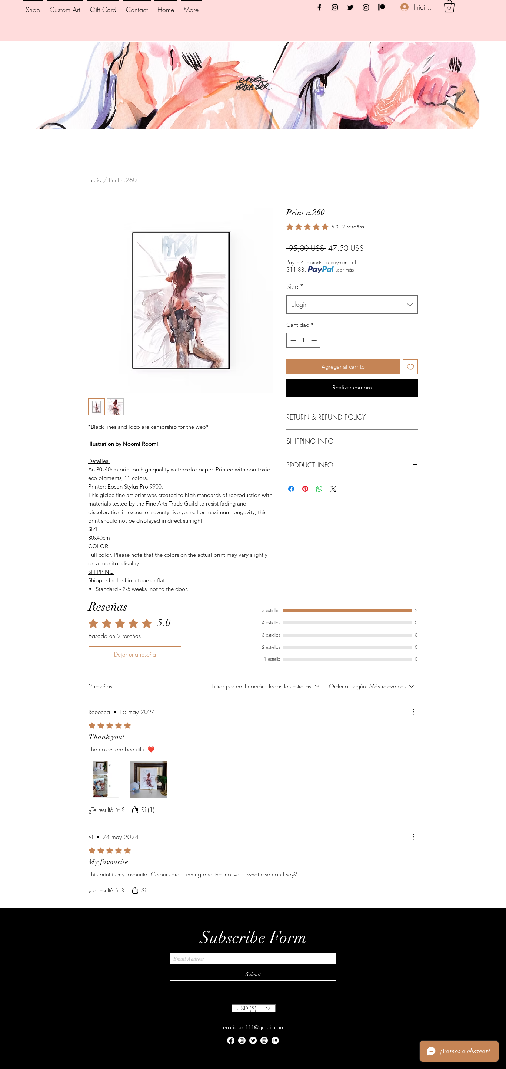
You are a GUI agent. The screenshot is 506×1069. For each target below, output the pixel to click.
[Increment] (315, 340)
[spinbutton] (303, 340)
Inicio (94, 180)
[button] (449, 6)
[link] (325, 226)
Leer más (344, 269)
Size (295, 286)
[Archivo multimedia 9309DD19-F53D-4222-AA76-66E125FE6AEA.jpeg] (148, 779)
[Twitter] (350, 7)
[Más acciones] (413, 711)
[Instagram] (335, 7)
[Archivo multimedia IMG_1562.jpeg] (107, 779)
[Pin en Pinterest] (305, 488)
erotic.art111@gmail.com (254, 1027)
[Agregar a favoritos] (410, 367)
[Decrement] (292, 340)
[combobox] (352, 304)
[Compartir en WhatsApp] (319, 488)
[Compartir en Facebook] (291, 488)
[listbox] (254, 1008)
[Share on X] (333, 488)
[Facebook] (319, 7)
